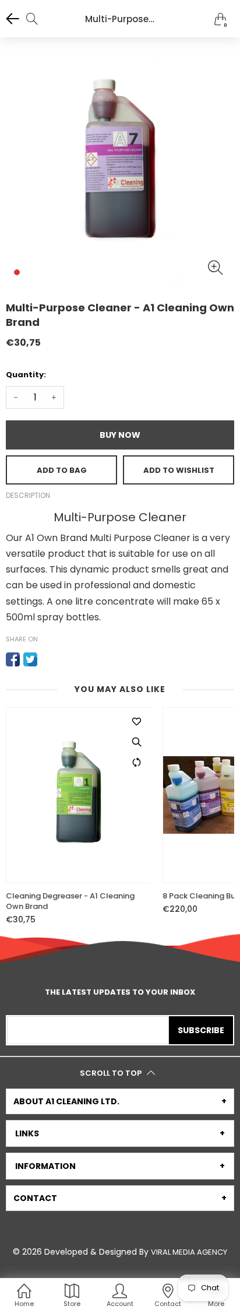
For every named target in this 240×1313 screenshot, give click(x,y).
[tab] (120, 1101)
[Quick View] (136, 742)
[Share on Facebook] (13, 659)
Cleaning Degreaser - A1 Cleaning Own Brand (70, 901)
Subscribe (201, 1030)
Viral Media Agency (189, 1252)
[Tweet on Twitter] (30, 659)
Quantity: (26, 374)
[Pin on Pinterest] (48, 659)
